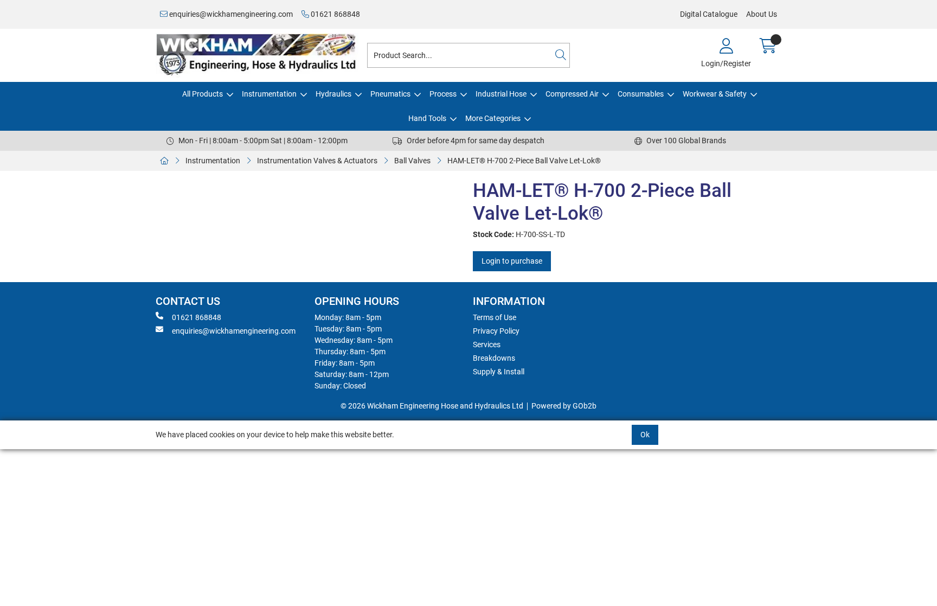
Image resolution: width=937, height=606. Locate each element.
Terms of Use (494, 317)
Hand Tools (427, 118)
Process (443, 94)
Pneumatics (390, 94)
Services (486, 344)
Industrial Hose (501, 94)
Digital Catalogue (708, 14)
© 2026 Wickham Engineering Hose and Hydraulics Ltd (432, 405)
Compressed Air (572, 94)
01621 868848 (334, 14)
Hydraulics (333, 94)
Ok (645, 434)
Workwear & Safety (715, 94)
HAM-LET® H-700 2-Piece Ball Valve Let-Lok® (524, 160)
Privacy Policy (496, 331)
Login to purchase (512, 261)
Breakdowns (494, 358)
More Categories (493, 118)
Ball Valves (412, 160)
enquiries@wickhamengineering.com (230, 14)
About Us (761, 14)
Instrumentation (269, 94)
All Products (202, 94)
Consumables (641, 94)
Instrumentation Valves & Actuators (317, 160)
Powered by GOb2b (563, 405)
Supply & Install (498, 371)
